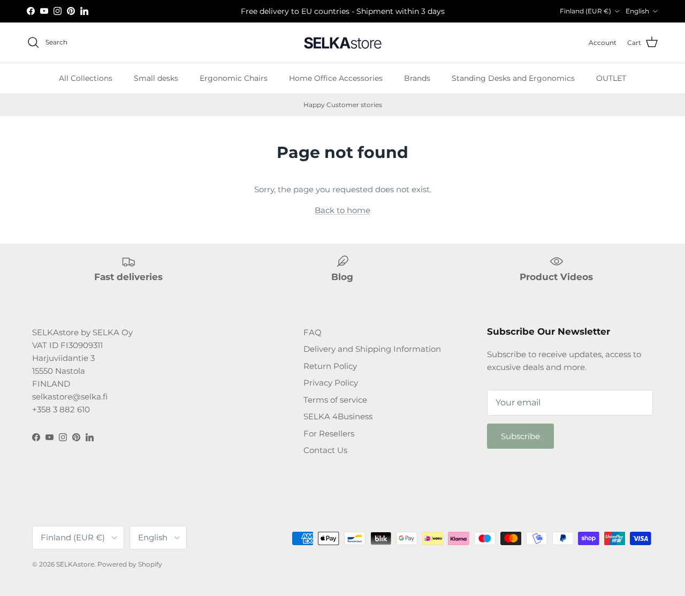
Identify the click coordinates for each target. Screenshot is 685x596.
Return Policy (330, 366)
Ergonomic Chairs (234, 78)
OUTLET (611, 78)
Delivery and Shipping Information (372, 349)
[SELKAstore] (342, 42)
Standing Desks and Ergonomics (513, 78)
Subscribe (520, 436)
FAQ (312, 332)
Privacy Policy (330, 383)
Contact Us (325, 450)
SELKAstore (75, 564)
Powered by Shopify (129, 564)
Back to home (342, 210)
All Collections (85, 78)
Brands (417, 78)
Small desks (156, 78)
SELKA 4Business (337, 416)
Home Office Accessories (336, 78)
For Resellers (328, 433)
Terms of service (335, 400)
